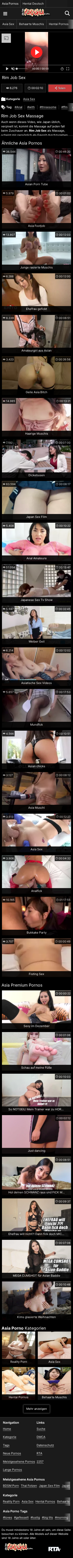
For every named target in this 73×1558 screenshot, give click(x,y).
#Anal (18, 107)
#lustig (35, 1517)
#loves (7, 1517)
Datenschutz (45, 1445)
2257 (40, 1461)
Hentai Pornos (59, 24)
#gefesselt (21, 1517)
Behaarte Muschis (31, 24)
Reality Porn (11, 1501)
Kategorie (9, 1437)
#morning (61, 1517)
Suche (41, 1429)
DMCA (41, 1437)
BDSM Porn (11, 1485)
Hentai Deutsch (33, 3)
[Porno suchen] (5, 13)
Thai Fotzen (29, 1485)
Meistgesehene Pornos (19, 1461)
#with (31, 107)
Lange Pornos (12, 1469)
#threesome (48, 107)
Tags (6, 1445)
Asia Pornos (10, 3)
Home (7, 1429)
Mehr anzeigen (36, 1409)
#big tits (47, 1517)
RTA (39, 1453)
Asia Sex (8, 24)
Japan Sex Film (49, 1485)
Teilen (61, 88)
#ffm (64, 107)
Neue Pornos (12, 1453)
